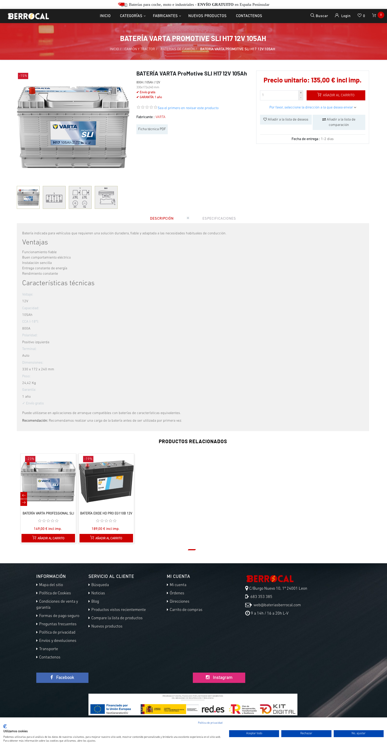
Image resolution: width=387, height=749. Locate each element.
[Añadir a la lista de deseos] (53, 485)
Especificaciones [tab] (219, 218)
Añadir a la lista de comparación (340, 122)
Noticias (97, 593)
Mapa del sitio (50, 585)
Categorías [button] (131, 16)
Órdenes (176, 593)
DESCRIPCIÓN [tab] (162, 218)
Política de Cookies (54, 593)
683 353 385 (260, 597)
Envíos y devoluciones (57, 641)
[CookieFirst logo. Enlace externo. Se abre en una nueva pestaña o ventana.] (5, 726)
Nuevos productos (207, 16)
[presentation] (23, 495)
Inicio (105, 16)
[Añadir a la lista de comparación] (43, 485)
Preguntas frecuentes (57, 624)
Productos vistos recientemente (118, 610)
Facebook (64, 678)
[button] (192, 549)
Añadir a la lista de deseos (287, 119)
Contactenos (249, 16)
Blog (94, 602)
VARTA (160, 117)
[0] (374, 16)
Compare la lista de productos (116, 618)
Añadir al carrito (338, 95)
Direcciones (179, 602)
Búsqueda (99, 585)
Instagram (222, 678)
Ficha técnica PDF (152, 129)
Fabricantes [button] (165, 16)
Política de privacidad (56, 633)
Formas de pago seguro (58, 616)
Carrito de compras (185, 610)
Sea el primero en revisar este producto (188, 108)
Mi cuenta (177, 585)
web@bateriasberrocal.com (277, 605)
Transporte (48, 649)
